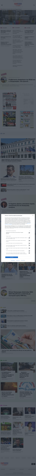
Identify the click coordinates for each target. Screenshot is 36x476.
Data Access (18, 260)
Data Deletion (13, 260)
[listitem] (18, 230)
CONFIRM (11, 257)
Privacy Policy (23, 260)
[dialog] (18, 238)
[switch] (29, 232)
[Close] (33, 216)
